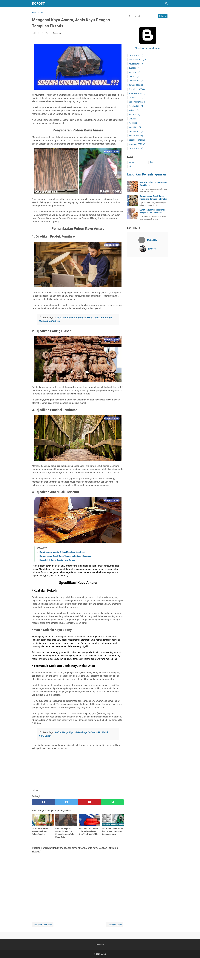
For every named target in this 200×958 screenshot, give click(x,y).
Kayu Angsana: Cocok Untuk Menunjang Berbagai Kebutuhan (65, 556)
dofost (38, 3)
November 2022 (137, 93)
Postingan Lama (115, 925)
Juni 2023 (134, 72)
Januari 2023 (136, 85)
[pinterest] (89, 802)
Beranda (100, 944)
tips (151, 162)
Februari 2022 (136, 131)
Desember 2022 (137, 89)
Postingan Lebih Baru (43, 925)
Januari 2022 (136, 136)
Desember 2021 (137, 140)
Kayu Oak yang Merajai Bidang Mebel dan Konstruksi (62, 552)
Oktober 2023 (136, 55)
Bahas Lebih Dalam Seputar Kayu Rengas (57, 560)
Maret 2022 (135, 127)
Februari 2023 (136, 81)
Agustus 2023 (136, 64)
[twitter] (66, 802)
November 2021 (137, 144)
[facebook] (43, 802)
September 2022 (137, 102)
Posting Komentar (53, 33)
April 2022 (134, 123)
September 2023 (138, 59)
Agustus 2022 (136, 106)
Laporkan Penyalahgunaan (146, 174)
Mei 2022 (134, 119)
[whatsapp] (112, 802)
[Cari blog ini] (166, 3)
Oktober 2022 (136, 98)
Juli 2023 (134, 68)
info (130, 166)
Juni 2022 (134, 114)
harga (131, 162)
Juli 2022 (134, 110)
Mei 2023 (134, 76)
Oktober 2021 (136, 148)
